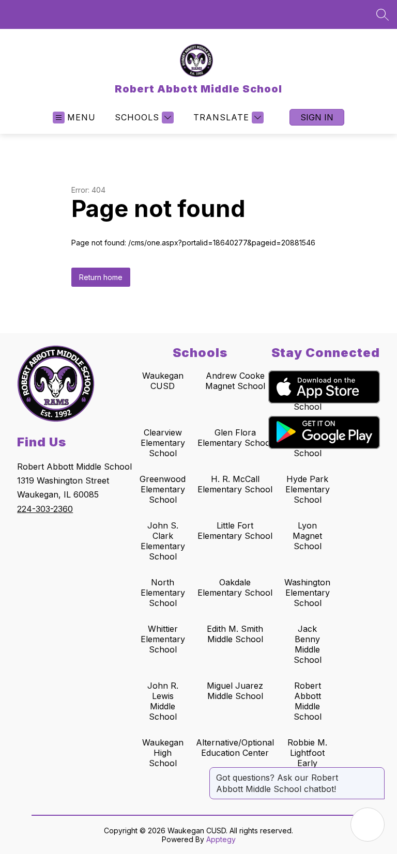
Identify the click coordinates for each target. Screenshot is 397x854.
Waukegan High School (163, 752)
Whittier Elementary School (163, 639)
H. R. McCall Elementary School (234, 484)
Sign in (316, 117)
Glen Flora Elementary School (234, 437)
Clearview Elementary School (163, 442)
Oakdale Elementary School (234, 587)
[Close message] (376, 772)
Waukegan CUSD (163, 380)
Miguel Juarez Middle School (235, 690)
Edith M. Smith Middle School (235, 634)
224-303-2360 (45, 509)
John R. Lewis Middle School (162, 701)
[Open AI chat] (367, 824)
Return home (101, 277)
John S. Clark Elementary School (163, 541)
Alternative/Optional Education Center (235, 747)
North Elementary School (163, 592)
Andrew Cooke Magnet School (235, 380)
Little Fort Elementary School (234, 530)
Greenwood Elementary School (163, 489)
